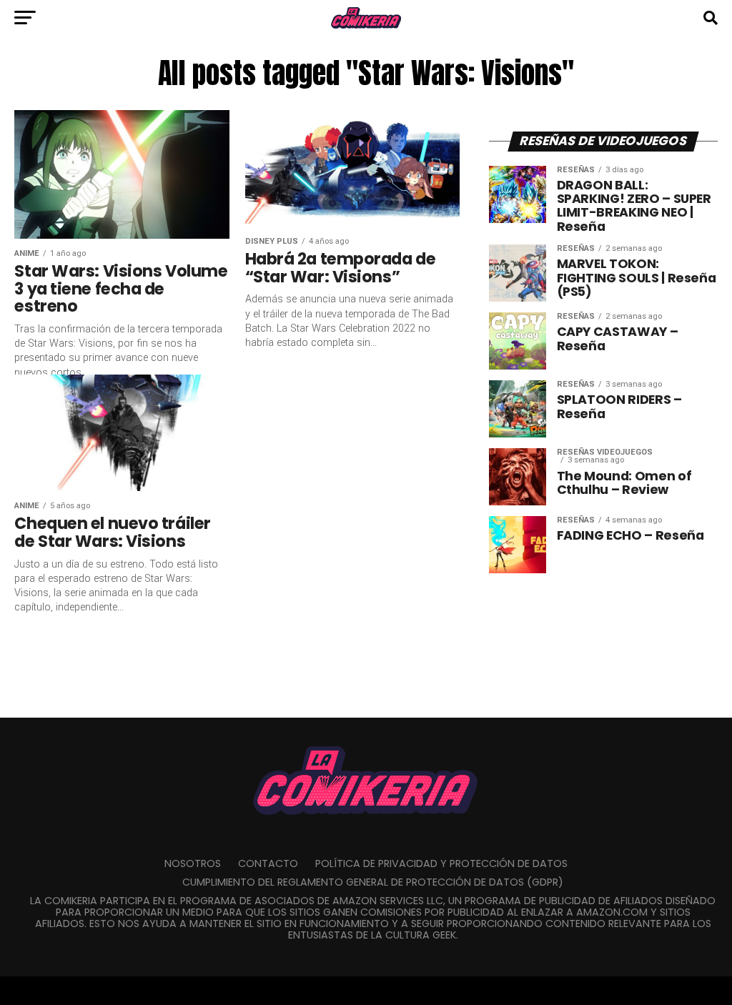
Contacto (268, 863)
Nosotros (192, 863)
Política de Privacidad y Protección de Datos (441, 863)
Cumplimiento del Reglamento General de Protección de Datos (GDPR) (372, 882)
